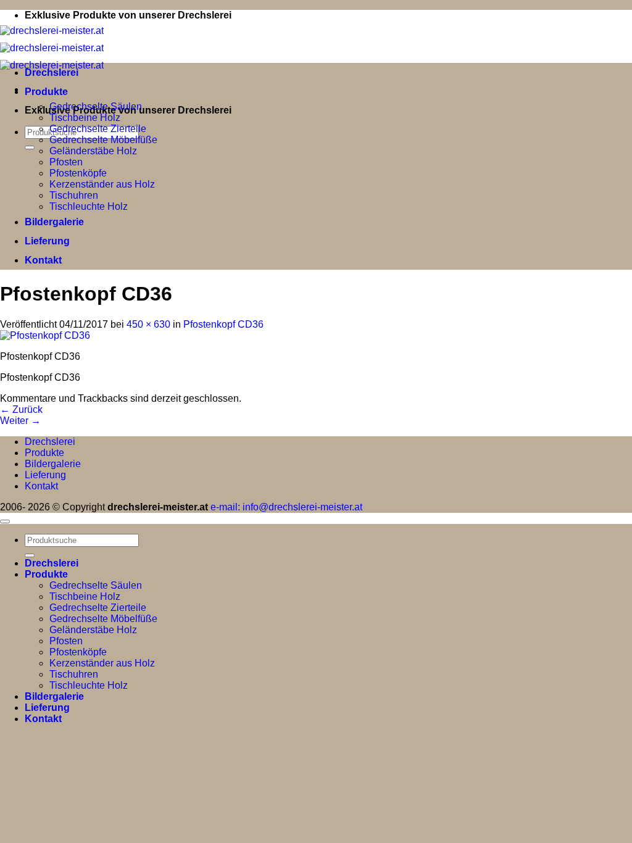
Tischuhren (73, 195)
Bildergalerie (54, 222)
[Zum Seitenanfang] (5, 521)
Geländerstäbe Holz (93, 151)
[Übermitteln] (30, 147)
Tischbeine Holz (84, 117)
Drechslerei (51, 72)
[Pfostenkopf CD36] (45, 335)
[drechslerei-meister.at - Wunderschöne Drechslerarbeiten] (52, 47)
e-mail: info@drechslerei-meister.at (286, 507)
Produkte (46, 91)
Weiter (20, 420)
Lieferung (47, 241)
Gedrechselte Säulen (95, 106)
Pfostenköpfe (78, 173)
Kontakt (43, 260)
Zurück (21, 409)
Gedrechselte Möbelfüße (103, 140)
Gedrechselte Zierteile (97, 128)
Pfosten (66, 162)
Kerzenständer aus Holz (102, 184)
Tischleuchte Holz (88, 206)
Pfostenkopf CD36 (223, 324)
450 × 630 (148, 324)
